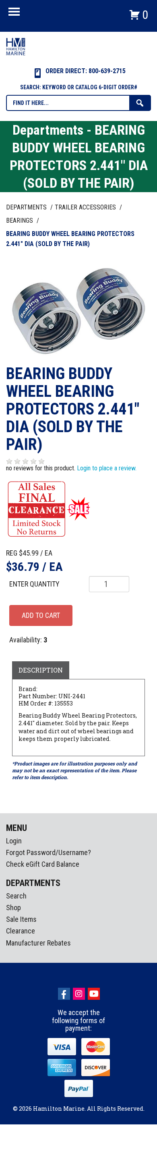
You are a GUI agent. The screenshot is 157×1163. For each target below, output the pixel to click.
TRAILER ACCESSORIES (86, 207)
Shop (13, 907)
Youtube (94, 994)
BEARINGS (20, 220)
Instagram (79, 994)
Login (14, 841)
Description (41, 670)
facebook (64, 994)
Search (16, 896)
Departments (27, 207)
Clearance (20, 931)
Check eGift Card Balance (42, 864)
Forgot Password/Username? (48, 852)
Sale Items (21, 919)
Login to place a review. (106, 468)
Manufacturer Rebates (38, 943)
